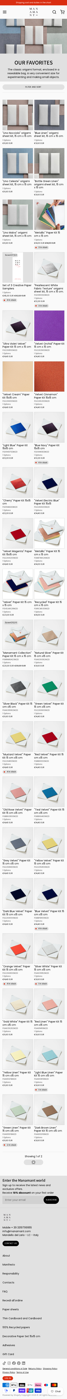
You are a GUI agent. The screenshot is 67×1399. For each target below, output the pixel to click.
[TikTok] (4, 1363)
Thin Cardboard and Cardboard (22, 1318)
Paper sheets (11, 1309)
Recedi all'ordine (13, 1300)
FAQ (5, 1291)
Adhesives (9, 1345)
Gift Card (8, 1354)
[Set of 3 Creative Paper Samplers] (18, 267)
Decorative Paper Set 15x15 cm (21, 1336)
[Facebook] (14, 1363)
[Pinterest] (19, 1363)
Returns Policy (35, 1368)
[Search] (53, 12)
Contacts (8, 1282)
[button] (33, 1162)
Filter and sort (33, 87)
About (6, 1255)
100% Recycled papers (16, 1327)
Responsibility (11, 1273)
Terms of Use (22, 1372)
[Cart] (61, 12)
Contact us (11, 1243)
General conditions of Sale (15, 1368)
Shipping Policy (50, 1368)
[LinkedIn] (23, 1363)
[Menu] (6, 12)
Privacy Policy (9, 1372)
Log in (8, 1378)
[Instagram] (9, 1363)
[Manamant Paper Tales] (33, 12)
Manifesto (9, 1264)
